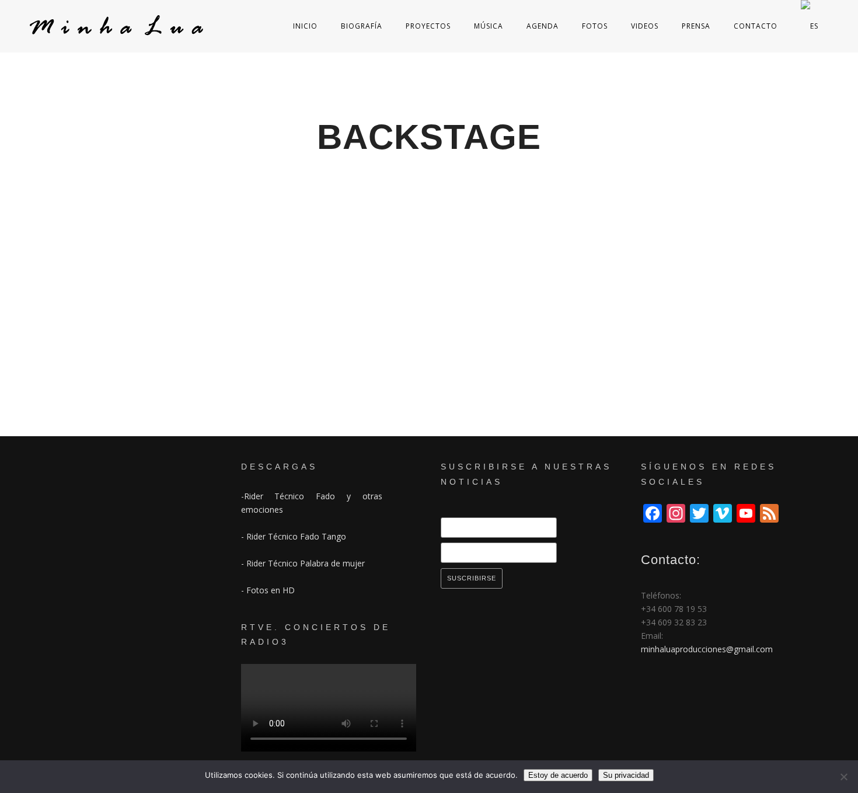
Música (488, 26)
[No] (843, 776)
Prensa (696, 26)
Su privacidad (626, 775)
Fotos (595, 26)
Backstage (48, 403)
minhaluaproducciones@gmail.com (707, 649)
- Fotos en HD (268, 590)
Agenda (542, 26)
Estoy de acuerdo (558, 775)
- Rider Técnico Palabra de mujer (303, 563)
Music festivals (676, 403)
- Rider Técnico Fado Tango (293, 536)
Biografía (361, 26)
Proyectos (428, 26)
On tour (90, 403)
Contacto (755, 26)
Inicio (305, 26)
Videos (644, 26)
